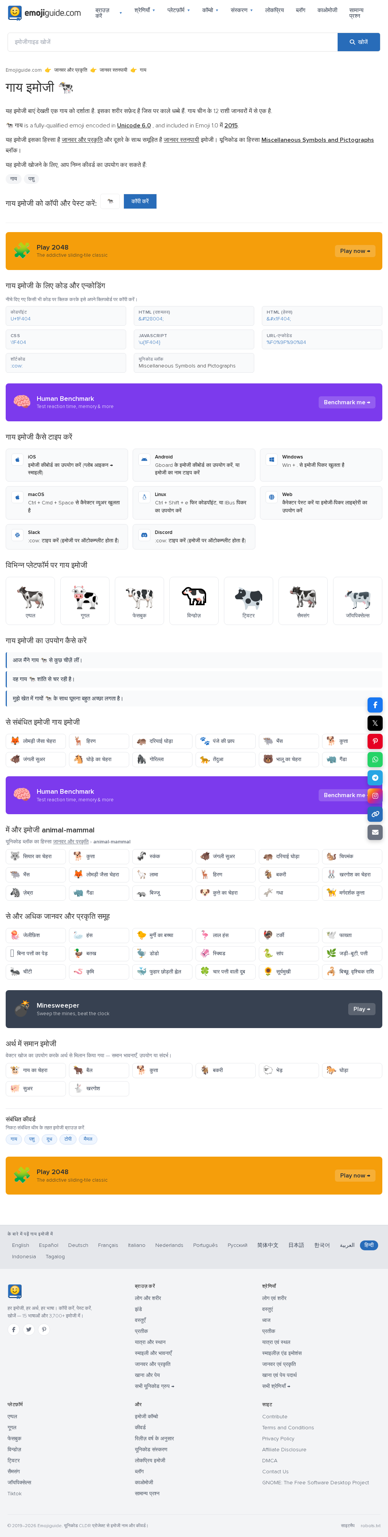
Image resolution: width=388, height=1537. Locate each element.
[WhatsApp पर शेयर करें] (375, 759)
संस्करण (242, 10)
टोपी (68, 1139)
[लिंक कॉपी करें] (375, 814)
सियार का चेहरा (31, 856)
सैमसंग (14, 1471)
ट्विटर (14, 1460)
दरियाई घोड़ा (154, 741)
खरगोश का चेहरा (348, 875)
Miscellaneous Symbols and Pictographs (187, 366)
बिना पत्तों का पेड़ (29, 953)
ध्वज (266, 1320)
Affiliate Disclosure (284, 1449)
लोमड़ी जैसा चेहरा (33, 741)
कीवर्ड (140, 1427)
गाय (14, 1139)
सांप (273, 953)
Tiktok (15, 1493)
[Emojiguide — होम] (15, 1291)
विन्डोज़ (14, 1449)
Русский (237, 1245)
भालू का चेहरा (282, 759)
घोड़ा (337, 1070)
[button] (66, 316)
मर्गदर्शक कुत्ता (345, 893)
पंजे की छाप (217, 741)
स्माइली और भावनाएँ (153, 1353)
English (20, 1245)
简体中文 (267, 1245)
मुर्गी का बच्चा (154, 935)
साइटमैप (348, 1526)
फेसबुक (14, 1438)
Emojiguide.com (24, 70)
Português (205, 1245)
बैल (82, 1070)
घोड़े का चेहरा (92, 759)
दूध (49, 1139)
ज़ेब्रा (21, 893)
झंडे (138, 1309)
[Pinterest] (44, 1329)
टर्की (273, 935)
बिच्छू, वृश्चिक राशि (350, 972)
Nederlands (169, 1245)
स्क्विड (212, 953)
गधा (273, 893)
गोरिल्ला (150, 759)
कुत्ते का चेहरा (219, 893)
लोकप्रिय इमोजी (150, 1460)
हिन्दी (369, 1245)
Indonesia (24, 1256)
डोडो (147, 953)
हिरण (84, 741)
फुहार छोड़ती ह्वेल (158, 972)
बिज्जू (148, 893)
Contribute (275, 1416)
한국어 (322, 1245)
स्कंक (148, 856)
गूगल (12, 1427)
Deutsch (78, 1245)
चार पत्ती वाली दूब (222, 972)
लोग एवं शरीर (274, 1298)
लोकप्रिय (274, 10)
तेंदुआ (211, 759)
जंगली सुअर (27, 759)
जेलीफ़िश (25, 935)
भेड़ (273, 1070)
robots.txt (370, 1526)
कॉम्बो (210, 10)
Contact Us (275, 1471)
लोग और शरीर (148, 1298)
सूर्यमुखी (277, 972)
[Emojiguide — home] (44, 13)
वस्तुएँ (140, 1320)
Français (108, 1245)
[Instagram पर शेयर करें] (375, 796)
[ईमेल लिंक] (375, 832)
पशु (31, 179)
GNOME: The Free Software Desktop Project (315, 1482)
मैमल (88, 1139)
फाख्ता (339, 935)
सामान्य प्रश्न (356, 13)
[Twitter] (29, 1329)
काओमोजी (327, 10)
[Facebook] (14, 1329)
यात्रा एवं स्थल (276, 1342)
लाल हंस (214, 935)
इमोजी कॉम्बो (146, 1416)
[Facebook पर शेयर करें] (375, 705)
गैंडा (336, 759)
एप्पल (12, 1416)
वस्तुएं (267, 1309)
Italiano (137, 1245)
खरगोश (86, 1088)
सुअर (21, 1088)
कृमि (83, 972)
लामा (147, 875)
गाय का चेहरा (28, 1070)
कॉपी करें (140, 201)
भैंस (273, 741)
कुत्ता (337, 741)
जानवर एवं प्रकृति (279, 1364)
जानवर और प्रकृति (70, 70)
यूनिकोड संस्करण (151, 1449)
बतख (84, 953)
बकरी (274, 875)
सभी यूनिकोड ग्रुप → (154, 1386)
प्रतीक (141, 1331)
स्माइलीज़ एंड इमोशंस (282, 1353)
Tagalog (55, 1256)
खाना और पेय (147, 1375)
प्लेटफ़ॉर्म (178, 10)
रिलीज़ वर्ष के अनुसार (154, 1438)
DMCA (269, 1460)
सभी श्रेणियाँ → (276, 1386)
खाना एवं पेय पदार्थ (279, 1375)
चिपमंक (339, 856)
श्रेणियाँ (145, 10)
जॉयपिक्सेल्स (19, 1482)
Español (48, 1245)
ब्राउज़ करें (108, 13)
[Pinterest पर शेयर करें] (375, 741)
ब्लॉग (300, 10)
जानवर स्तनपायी (113, 70)
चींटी (21, 972)
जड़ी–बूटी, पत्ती (347, 953)
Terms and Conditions (288, 1427)
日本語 (296, 1245)
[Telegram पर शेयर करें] (375, 777)
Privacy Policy (278, 1438)
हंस (82, 935)
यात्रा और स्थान (150, 1342)
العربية (347, 1245)
